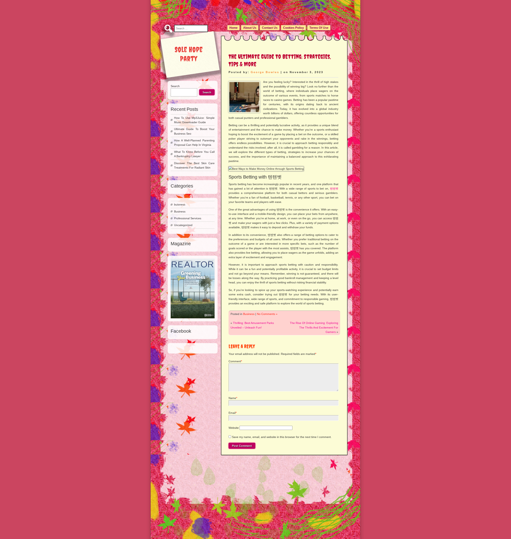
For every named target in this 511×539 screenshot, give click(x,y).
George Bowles (265, 72)
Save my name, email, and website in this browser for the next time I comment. (282, 437)
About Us (249, 27)
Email (232, 412)
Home (233, 27)
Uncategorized (183, 225)
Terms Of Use (318, 27)
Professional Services (187, 218)
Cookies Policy (293, 27)
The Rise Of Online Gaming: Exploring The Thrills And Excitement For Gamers (314, 327)
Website (234, 427)
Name (232, 398)
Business (249, 314)
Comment (235, 361)
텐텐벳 (334, 188)
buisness (179, 204)
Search (175, 86)
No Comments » (267, 314)
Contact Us (269, 27)
